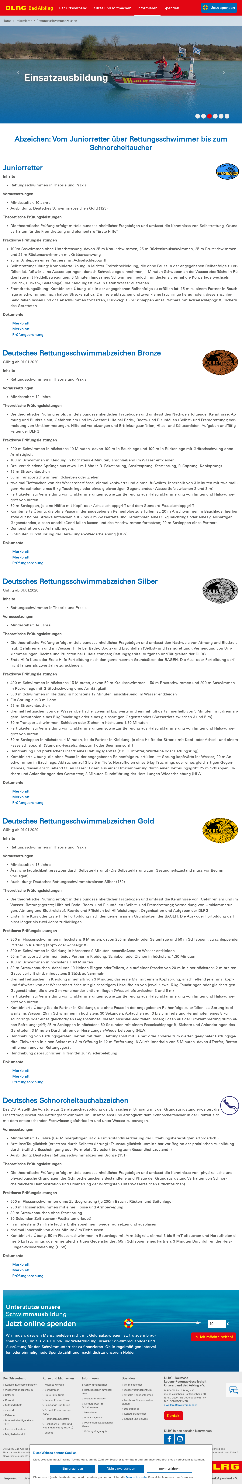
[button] (18, 73)
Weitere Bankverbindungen (181, 1405)
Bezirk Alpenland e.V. (223, 1478)
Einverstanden (72, 1468)
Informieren (24, 21)
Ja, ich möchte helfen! (213, 1337)
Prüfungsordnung (27, 334)
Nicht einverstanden (121, 1468)
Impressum (12, 1478)
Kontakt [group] (174, 1415)
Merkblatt (20, 323)
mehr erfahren (169, 1468)
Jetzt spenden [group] (223, 7)
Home (7, 21)
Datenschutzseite (136, 1477)
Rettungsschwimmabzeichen (56, 21)
